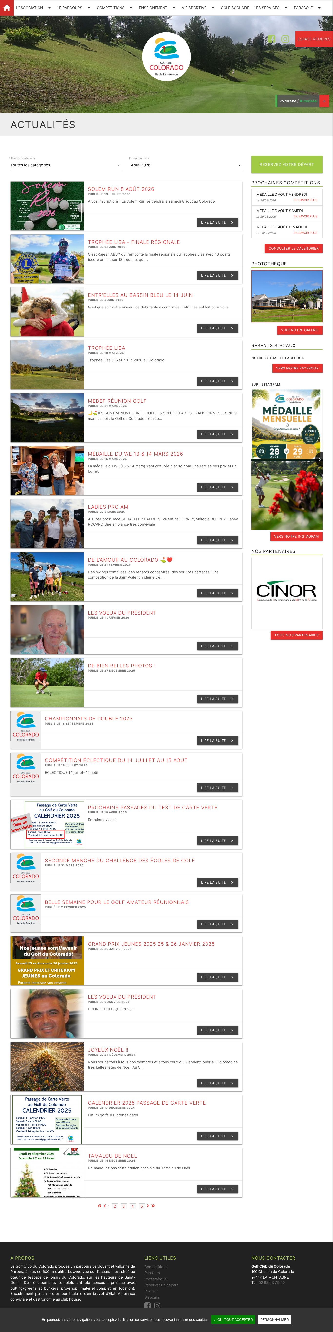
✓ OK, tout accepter (233, 1320)
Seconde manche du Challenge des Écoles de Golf (120, 860)
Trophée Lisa (106, 348)
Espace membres (314, 39)
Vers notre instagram (296, 536)
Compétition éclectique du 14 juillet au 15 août (116, 760)
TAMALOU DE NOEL (112, 1156)
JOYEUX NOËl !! (108, 1050)
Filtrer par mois (139, 158)
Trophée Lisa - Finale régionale (134, 242)
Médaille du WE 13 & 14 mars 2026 (135, 454)
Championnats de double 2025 (89, 719)
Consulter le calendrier (294, 248)
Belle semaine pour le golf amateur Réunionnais (117, 902)
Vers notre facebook (297, 368)
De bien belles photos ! (122, 666)
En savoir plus (305, 200)
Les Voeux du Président (122, 997)
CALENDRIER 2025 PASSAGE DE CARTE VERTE (147, 1103)
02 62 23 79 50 (272, 1282)
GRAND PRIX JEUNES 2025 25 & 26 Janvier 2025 (151, 944)
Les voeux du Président (122, 613)
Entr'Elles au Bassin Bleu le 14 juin (140, 295)
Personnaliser (274, 1320)
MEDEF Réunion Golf (117, 401)
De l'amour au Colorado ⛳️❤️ (130, 560)
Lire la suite (218, 222)
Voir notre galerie (300, 330)
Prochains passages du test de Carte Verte (153, 807)
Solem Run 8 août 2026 (121, 189)
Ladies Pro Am (108, 507)
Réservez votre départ (287, 164)
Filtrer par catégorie (22, 158)
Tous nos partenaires (296, 635)
